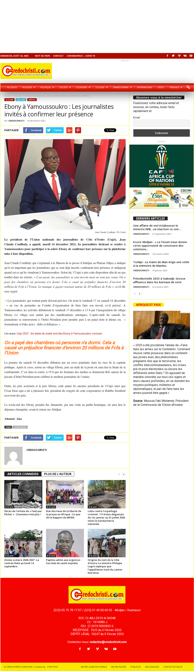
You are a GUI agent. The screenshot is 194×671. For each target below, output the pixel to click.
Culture (100, 87)
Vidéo (161, 87)
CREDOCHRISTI (16, 120)
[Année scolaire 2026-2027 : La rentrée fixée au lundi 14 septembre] (23, 543)
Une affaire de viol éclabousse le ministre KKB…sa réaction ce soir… (157, 227)
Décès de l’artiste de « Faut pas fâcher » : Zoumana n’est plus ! (23, 512)
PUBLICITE (136, 666)
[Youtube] (191, 56)
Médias (32, 99)
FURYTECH (52, 666)
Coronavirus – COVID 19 (81, 55)
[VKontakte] (185, 56)
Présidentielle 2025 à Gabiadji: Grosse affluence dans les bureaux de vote (159, 280)
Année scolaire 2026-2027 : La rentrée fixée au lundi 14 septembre (21, 563)
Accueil (7, 95)
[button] (188, 87)
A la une (17, 95)
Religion (27, 87)
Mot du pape (42, 55)
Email (136, 117)
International (144, 87)
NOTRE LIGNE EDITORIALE (94, 666)
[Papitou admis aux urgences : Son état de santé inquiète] (65, 543)
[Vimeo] (179, 56)
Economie (81, 87)
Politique (46, 87)
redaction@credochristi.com (108, 642)
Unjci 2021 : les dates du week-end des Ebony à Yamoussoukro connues (59, 333)
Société (63, 87)
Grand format (120, 87)
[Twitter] (173, 56)
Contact (58, 55)
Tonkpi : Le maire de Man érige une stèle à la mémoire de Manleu (161, 263)
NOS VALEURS (152, 666)
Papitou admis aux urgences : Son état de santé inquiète (63, 561)
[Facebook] (167, 56)
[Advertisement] (97, 26)
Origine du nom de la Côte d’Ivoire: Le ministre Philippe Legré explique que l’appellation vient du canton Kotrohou (105, 566)
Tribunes (174, 87)
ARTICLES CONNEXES (22, 474)
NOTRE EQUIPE (118, 666)
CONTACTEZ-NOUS (172, 666)
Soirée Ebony (20, 427)
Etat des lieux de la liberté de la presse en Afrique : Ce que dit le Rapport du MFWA (63, 514)
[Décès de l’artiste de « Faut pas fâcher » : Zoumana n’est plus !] (23, 494)
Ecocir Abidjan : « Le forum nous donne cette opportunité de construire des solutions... (160, 245)
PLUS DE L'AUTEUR (57, 474)
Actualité (12, 87)
